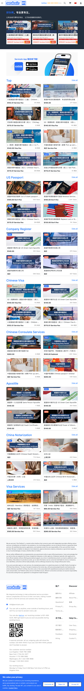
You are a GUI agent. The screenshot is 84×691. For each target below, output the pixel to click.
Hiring (58, 638)
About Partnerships (76, 598)
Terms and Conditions (64, 611)
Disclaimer (73, 634)
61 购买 (74, 171)
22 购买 (37, 125)
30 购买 (74, 148)
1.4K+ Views (73, 354)
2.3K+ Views (73, 199)
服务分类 (59, 598)
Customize (48, 684)
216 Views (36, 480)
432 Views (73, 457)
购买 (27, 42)
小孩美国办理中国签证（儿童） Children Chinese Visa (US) (18, 36)
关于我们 (59, 625)
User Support (74, 625)
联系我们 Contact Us (63, 630)
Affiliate (72, 593)
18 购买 (74, 428)
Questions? (60, 602)
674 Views (73, 251)
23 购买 (37, 354)
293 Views (36, 251)
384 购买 (37, 171)
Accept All (75, 684)
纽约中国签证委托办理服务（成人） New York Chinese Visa (70, 36)
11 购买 (37, 405)
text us (21, 615)
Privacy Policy (61, 606)
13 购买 (37, 428)
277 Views (73, 103)
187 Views (36, 508)
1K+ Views (73, 222)
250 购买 (37, 103)
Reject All (61, 684)
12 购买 (74, 480)
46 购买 (37, 148)
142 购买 (74, 125)
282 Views (73, 531)
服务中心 (59, 593)
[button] (75, 32)
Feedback (59, 634)
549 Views (73, 377)
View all (75, 80)
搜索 (70, 602)
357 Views (73, 274)
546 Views (36, 274)
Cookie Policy (13, 688)
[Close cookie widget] (81, 677)
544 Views (36, 199)
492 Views (73, 508)
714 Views (36, 457)
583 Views (36, 531)
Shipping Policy (74, 630)
